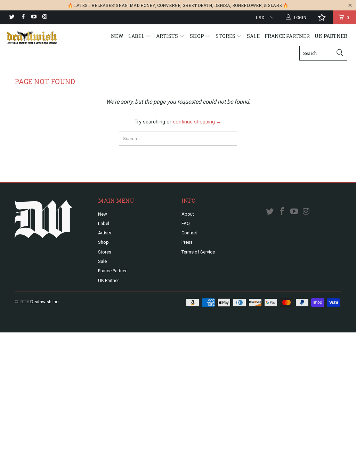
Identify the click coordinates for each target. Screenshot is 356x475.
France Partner (287, 36)
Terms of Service (198, 252)
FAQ (185, 223)
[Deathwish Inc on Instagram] (44, 17)
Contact (189, 232)
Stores (226, 36)
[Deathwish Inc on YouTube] (34, 17)
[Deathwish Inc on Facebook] (22, 17)
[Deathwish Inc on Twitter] (12, 17)
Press (187, 242)
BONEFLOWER (247, 5)
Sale (253, 36)
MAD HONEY (142, 5)
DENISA (222, 5)
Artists (167, 36)
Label (137, 36)
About (187, 214)
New (117, 36)
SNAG (122, 5)
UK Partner (331, 36)
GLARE (275, 5)
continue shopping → (197, 122)
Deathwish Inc (44, 301)
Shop (197, 36)
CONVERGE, (169, 5)
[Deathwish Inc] (32, 37)
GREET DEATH (197, 5)
